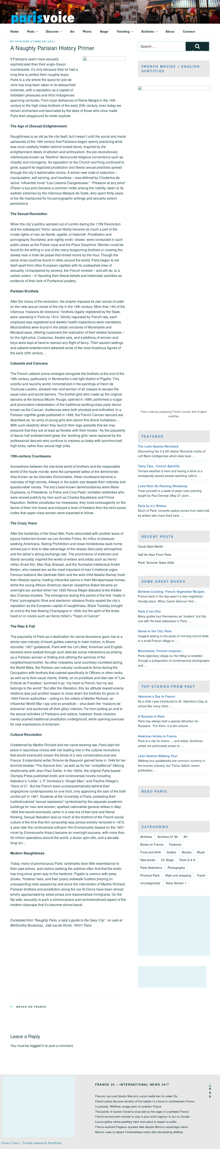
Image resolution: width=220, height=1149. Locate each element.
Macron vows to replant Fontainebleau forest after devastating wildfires (139, 1132)
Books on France (31, 1006)
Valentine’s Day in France (156, 696)
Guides (171, 852)
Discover (52, 31)
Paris (30, 31)
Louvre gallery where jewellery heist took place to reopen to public (136, 1122)
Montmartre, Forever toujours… (161, 651)
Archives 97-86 (167, 836)
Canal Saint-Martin (150, 546)
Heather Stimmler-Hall (35, 41)
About (169, 31)
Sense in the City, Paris (155, 631)
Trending (123, 31)
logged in (37, 1045)
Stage (104, 31)
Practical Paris (150, 875)
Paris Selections (151, 867)
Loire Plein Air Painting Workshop (163, 486)
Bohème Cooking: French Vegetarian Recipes (171, 591)
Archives (147, 31)
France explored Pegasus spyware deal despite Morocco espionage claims (141, 1127)
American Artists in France (157, 736)
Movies (186, 852)
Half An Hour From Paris (154, 554)
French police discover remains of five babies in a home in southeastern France (144, 1101)
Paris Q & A (187, 860)
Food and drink (150, 852)
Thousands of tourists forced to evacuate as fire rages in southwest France (142, 1111)
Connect (189, 31)
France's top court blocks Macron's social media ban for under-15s (136, 1096)
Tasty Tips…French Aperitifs (159, 466)
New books (147, 860)
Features (175, 844)
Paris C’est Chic (149, 611)
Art (72, 31)
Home (14, 31)
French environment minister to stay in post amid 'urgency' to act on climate (142, 1116)
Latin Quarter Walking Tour (157, 756)
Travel (201, 875)
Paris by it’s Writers (152, 506)
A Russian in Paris (151, 716)
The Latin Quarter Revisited (158, 446)
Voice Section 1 (176, 883)
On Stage (167, 860)
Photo (87, 31)
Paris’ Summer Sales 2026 (156, 562)
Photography (176, 867)
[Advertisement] (174, 926)
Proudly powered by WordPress (42, 1143)
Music (201, 852)
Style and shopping (178, 875)
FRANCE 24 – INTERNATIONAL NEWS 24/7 (132, 1084)
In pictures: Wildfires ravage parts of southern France (128, 1106)
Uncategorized (150, 883)
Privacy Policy (10, 1143)
